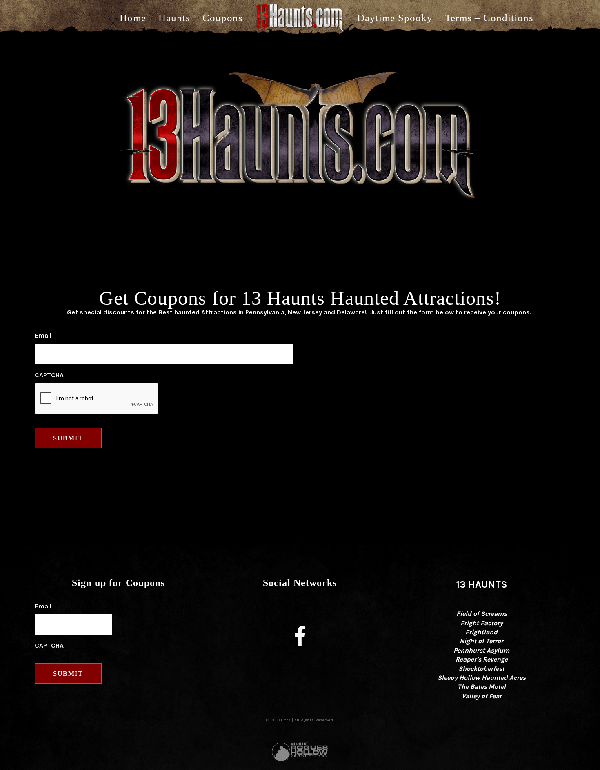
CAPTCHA (49, 375)
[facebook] (300, 637)
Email (43, 335)
